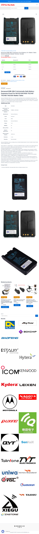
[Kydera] (10, 384)
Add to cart (7, 72)
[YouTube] (23, 526)
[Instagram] (17, 526)
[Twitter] (16, 526)
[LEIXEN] (27, 384)
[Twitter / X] (21, 527)
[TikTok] (19, 527)
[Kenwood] (27, 370)
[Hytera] (27, 356)
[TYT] (27, 460)
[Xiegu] (10, 503)
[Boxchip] (27, 331)
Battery (11, 50)
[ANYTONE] (27, 322)
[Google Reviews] (22, 526)
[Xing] (18, 527)
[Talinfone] (10, 460)
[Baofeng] (10, 338)
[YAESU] (27, 494)
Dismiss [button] (29, 1)
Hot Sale (14, 50)
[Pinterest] (19, 526)
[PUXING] (10, 420)
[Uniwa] (10, 472)
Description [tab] (3, 88)
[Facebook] (14, 526)
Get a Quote (4, 83)
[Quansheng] (27, 422)
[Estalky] (10, 350)
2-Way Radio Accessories (5, 50)
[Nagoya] (27, 396)
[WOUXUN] (27, 484)
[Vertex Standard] (27, 471)
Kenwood (15, 81)
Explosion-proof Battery (9, 81)
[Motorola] (10, 402)
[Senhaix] (27, 442)
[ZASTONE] (10, 514)
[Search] (26, 8)
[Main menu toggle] (37, 5)
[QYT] (10, 442)
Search (2, 313)
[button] (36, 14)
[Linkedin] (20, 526)
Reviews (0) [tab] (8, 88)
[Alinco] (10, 324)
